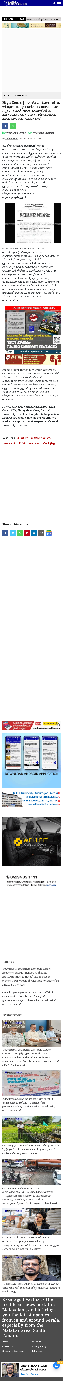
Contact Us (7, 1346)
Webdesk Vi (11, 138)
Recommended (12, 1015)
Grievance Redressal (13, 1351)
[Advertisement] (31, 60)
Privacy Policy (38, 1346)
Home (7, 96)
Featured (8, 962)
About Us (36, 1342)
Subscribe (36, 1351)
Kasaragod (21, 96)
